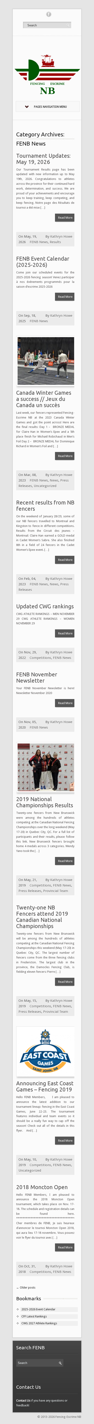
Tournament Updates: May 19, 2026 (43, 159)
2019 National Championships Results (44, 802)
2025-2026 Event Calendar (38, 1309)
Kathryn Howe (61, 236)
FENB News (39, 242)
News (54, 480)
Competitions (40, 658)
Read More (65, 217)
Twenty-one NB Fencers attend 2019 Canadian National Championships (42, 916)
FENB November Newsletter (36, 677)
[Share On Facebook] (49, 14)
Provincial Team (55, 891)
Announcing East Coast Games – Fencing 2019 (44, 1086)
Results (55, 242)
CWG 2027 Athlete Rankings (39, 1323)
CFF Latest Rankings (34, 1316)
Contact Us (23, 1400)
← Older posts (25, 1287)
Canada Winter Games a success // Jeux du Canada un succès (43, 399)
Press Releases (29, 891)
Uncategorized (45, 486)
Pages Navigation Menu (50, 106)
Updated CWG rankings (45, 606)
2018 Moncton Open (42, 1187)
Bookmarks (28, 1298)
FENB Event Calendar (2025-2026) (42, 262)
